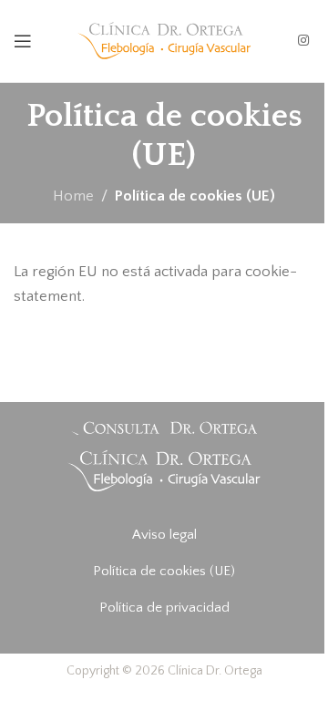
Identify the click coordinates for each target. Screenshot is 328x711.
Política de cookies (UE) (164, 571)
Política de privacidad (164, 607)
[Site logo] (164, 40)
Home (73, 196)
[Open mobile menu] (23, 41)
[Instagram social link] (303, 41)
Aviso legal (164, 534)
